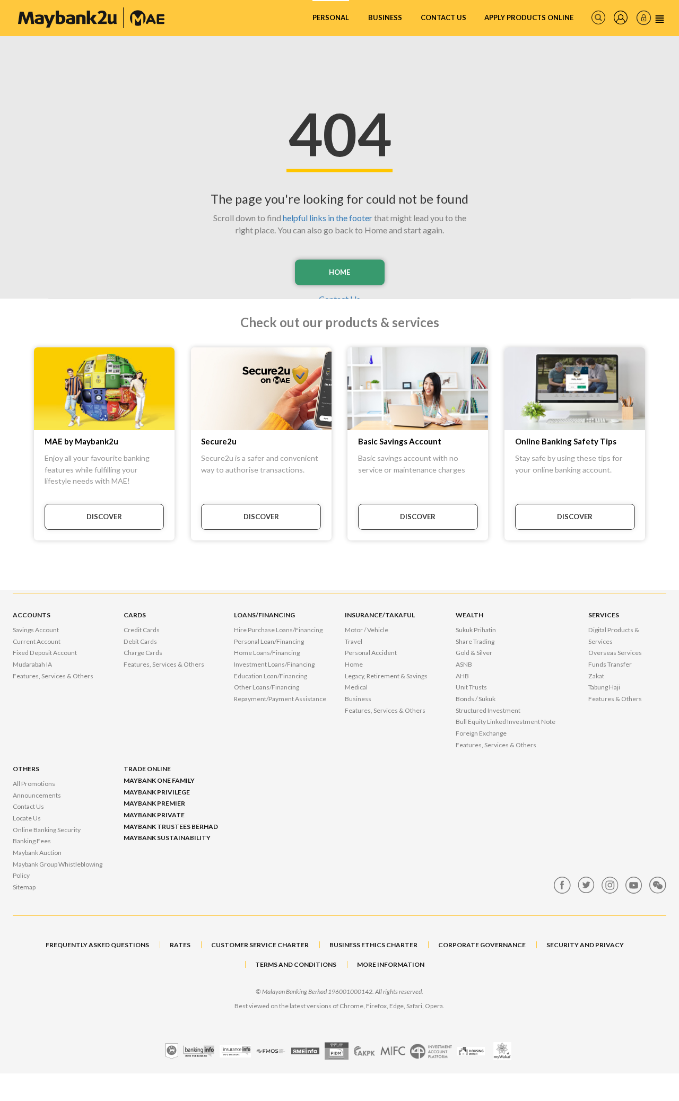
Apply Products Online (528, 17)
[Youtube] (633, 885)
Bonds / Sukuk (475, 699)
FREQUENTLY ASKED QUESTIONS (97, 945)
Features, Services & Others (53, 676)
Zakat (596, 676)
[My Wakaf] (502, 1051)
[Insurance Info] (235, 1051)
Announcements (37, 795)
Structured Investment (488, 710)
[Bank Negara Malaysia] (171, 1051)
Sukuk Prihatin (476, 630)
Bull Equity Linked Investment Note (505, 722)
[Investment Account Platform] (431, 1051)
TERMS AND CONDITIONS (295, 964)
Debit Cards (140, 641)
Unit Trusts (471, 687)
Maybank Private (154, 815)
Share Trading (475, 641)
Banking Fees (32, 841)
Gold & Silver (474, 653)
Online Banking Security (47, 830)
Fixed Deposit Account (45, 653)
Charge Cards (143, 653)
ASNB (464, 664)
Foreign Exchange (481, 733)
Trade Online (147, 769)
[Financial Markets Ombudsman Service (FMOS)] (271, 1051)
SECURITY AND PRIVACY (585, 945)
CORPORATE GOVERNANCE (482, 945)
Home (339, 272)
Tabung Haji (604, 687)
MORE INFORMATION (390, 964)
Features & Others (615, 699)
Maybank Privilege (157, 792)
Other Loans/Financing (266, 687)
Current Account (36, 641)
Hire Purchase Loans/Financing (278, 630)
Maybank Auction (37, 853)
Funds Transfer (610, 664)
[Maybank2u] (91, 17)
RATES (180, 945)
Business (385, 17)
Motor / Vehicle (366, 630)
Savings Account (36, 630)
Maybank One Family (159, 780)
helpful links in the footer (327, 218)
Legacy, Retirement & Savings (386, 676)
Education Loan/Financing (270, 676)
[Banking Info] (199, 1051)
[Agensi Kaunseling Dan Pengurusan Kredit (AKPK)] (364, 1051)
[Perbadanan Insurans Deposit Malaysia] (337, 1051)
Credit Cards (142, 630)
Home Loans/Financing (267, 653)
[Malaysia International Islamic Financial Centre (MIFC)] (392, 1050)
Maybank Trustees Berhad (171, 827)
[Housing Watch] (471, 1051)
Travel (353, 641)
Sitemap (24, 887)
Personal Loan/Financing (269, 641)
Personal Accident (371, 653)
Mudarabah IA (32, 664)
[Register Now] (621, 17)
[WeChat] (657, 885)
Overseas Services (615, 653)
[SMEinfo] (305, 1050)
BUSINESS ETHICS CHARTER (373, 945)
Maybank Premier (154, 803)
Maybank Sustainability (167, 838)
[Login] (643, 17)
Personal (330, 17)
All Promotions (34, 784)
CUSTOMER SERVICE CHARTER (260, 945)
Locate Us (27, 818)
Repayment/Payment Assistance (280, 699)
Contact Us (443, 17)
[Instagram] (610, 885)
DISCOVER (104, 516)
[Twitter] (586, 885)
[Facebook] (562, 885)
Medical (356, 687)
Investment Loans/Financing (274, 664)
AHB (462, 676)
